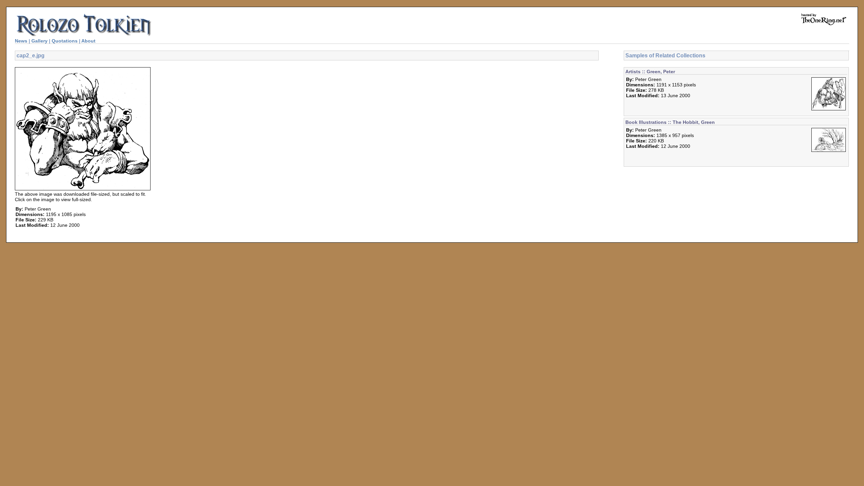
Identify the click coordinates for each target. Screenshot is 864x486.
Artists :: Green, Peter (650, 71)
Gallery (39, 41)
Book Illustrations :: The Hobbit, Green (670, 122)
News (21, 41)
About (88, 41)
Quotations (65, 41)
